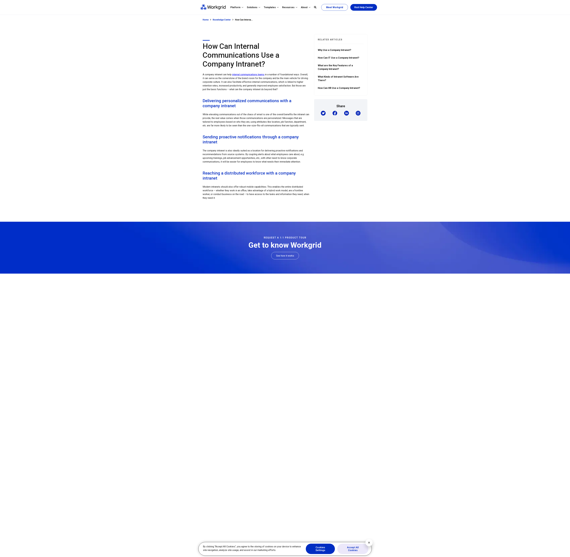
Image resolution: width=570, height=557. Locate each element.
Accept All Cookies (353, 549)
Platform (235, 7)
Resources (288, 7)
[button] (323, 113)
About (304, 7)
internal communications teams (248, 74)
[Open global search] (315, 7)
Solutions (252, 7)
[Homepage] (213, 9)
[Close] (369, 542)
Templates (270, 7)
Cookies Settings (320, 549)
